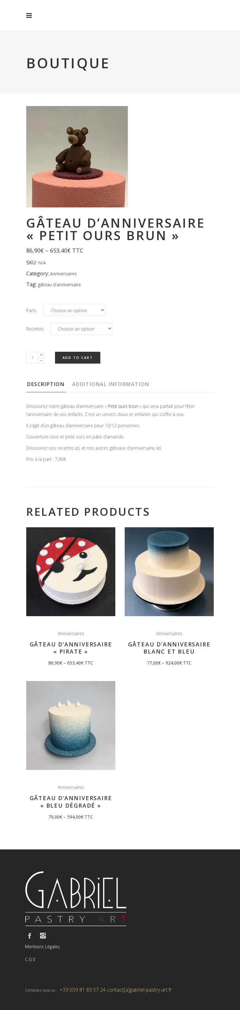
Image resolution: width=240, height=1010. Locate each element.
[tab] (48, 386)
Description (46, 384)
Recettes (35, 329)
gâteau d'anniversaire (59, 285)
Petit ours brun (123, 406)
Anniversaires (63, 274)
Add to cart (77, 357)
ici (77, 448)
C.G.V (30, 959)
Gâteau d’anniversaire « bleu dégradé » (71, 801)
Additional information (110, 384)
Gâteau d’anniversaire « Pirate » (71, 647)
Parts (31, 310)
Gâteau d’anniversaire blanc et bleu (169, 647)
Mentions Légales (42, 947)
